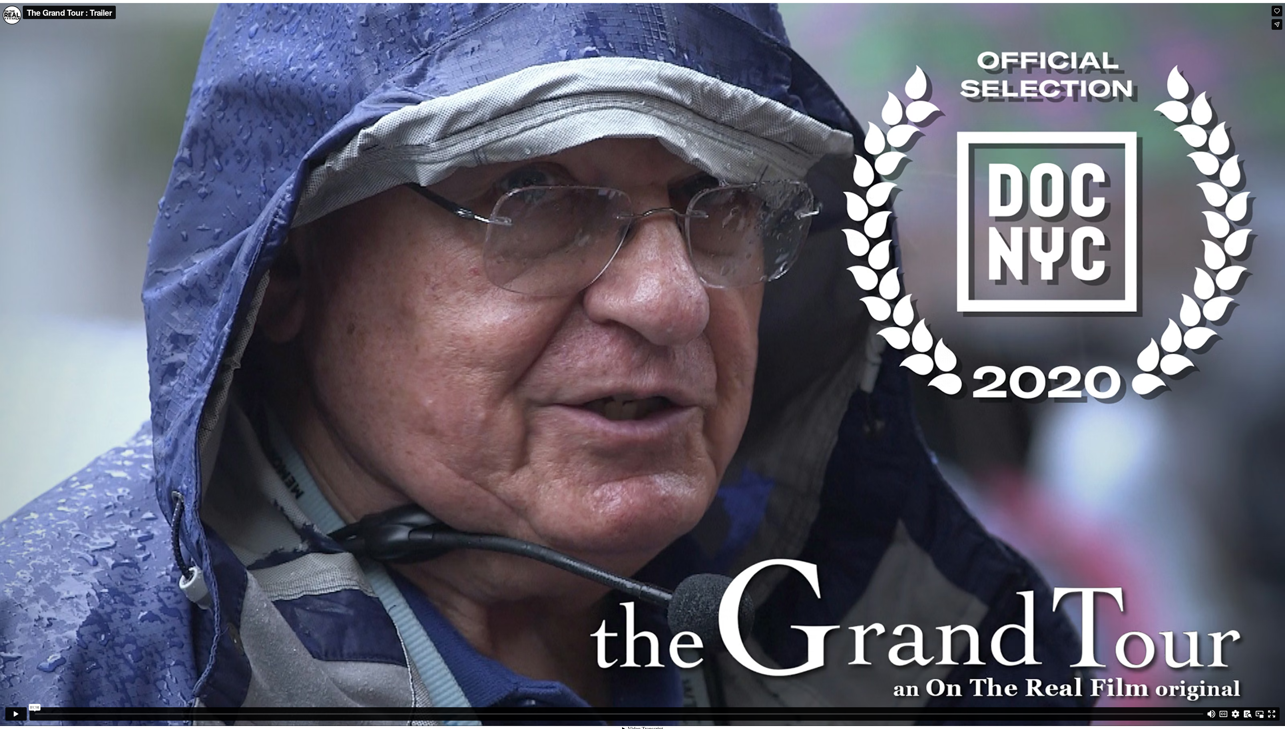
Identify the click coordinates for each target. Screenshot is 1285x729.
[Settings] (1235, 714)
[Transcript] (1247, 714)
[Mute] (1211, 714)
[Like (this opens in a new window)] (1277, 11)
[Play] (16, 714)
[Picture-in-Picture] (1259, 714)
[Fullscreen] (1271, 714)
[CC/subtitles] (1223, 714)
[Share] (1277, 24)
